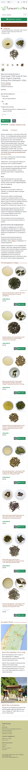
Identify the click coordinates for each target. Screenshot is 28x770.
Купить (6, 121)
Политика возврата (7, 730)
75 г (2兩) (5, 104)
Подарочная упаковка (7, 107)
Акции (3, 746)
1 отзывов (12, 124)
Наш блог (4, 749)
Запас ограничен (6, 748)
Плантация (5, 96)
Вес (3, 101)
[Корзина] (24, 2)
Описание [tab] (5, 130)
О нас (3, 725)
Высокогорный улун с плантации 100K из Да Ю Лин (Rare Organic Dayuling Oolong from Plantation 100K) (13, 472)
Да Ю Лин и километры (10, 705)
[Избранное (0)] (22, 2)
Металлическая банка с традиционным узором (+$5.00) (14, 110)
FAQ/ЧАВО (4, 727)
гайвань (13, 241)
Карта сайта (5, 740)
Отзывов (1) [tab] (14, 130)
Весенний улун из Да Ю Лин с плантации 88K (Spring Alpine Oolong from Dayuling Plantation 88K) (13, 561)
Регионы (4, 745)
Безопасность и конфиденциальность (12, 729)
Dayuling (8, 83)
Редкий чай (7, 28)
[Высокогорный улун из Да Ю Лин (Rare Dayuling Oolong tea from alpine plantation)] (14, 278)
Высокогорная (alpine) (9, 98)
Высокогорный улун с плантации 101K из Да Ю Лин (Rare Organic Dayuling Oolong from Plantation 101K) (13, 605)
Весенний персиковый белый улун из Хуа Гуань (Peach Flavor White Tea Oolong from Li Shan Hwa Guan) (13, 516)
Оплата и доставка (7, 732)
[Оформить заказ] (26, 2)
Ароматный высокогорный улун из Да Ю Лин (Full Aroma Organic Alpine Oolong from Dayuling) (13, 338)
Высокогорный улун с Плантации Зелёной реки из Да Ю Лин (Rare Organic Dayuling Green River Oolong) (13, 382)
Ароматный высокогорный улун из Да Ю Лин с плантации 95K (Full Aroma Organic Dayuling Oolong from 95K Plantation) (13, 428)
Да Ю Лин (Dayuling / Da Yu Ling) (13, 652)
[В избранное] (14, 121)
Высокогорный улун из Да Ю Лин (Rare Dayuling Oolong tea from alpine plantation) (13, 294)
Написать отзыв (20, 124)
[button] (4, 2)
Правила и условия (7, 733)
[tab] (3, 65)
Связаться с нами (6, 738)
